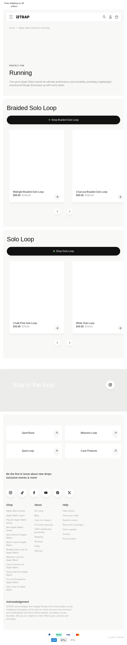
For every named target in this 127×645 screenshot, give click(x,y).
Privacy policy (69, 538)
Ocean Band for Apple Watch (17, 573)
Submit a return (70, 520)
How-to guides (70, 529)
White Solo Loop (85, 323)
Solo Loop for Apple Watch (15, 588)
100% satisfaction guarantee (43, 530)
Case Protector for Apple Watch (15, 566)
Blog (36, 515)
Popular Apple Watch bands (16, 521)
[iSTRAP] (22, 16)
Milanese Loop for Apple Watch (15, 558)
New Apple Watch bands (14, 529)
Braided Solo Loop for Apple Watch (17, 551)
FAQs (37, 546)
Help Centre (68, 511)
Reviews (38, 541)
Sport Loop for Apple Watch (16, 543)
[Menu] (11, 17)
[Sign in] (110, 16)
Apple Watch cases (15, 515)
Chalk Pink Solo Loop (25, 323)
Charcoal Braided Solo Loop (91, 192)
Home (12, 28)
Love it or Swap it (42, 520)
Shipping (38, 537)
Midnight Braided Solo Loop (28, 192)
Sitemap (38, 550)
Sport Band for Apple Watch (16, 536)
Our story (39, 511)
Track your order (71, 515)
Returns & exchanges (73, 524)
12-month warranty (43, 524)
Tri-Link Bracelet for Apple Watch (15, 581)
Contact (66, 534)
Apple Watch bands (15, 511)
